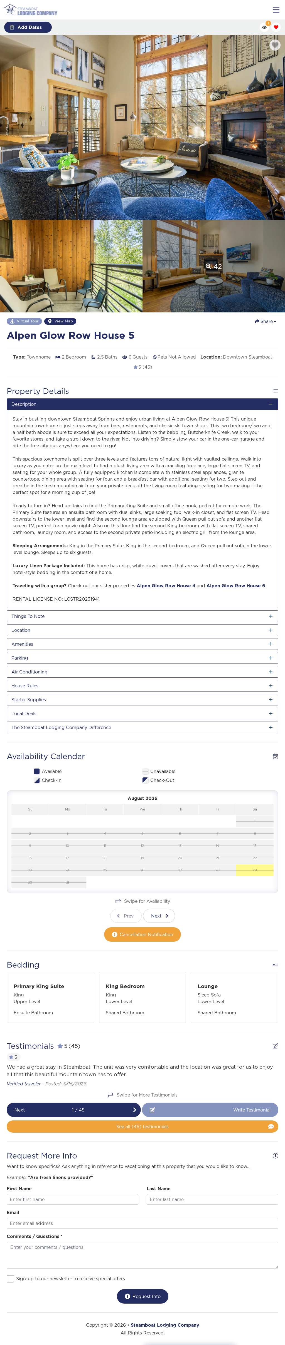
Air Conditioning (29, 672)
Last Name (159, 1188)
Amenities (22, 644)
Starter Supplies (28, 700)
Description (23, 404)
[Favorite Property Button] (275, 45)
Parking (19, 658)
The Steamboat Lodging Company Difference (61, 727)
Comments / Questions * (35, 1236)
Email (13, 1212)
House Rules (24, 686)
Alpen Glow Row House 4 (166, 586)
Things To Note (28, 616)
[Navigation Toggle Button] (276, 9)
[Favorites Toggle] (276, 27)
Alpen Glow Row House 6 (236, 586)
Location (20, 630)
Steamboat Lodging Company (165, 1325)
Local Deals (23, 713)
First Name (19, 1188)
